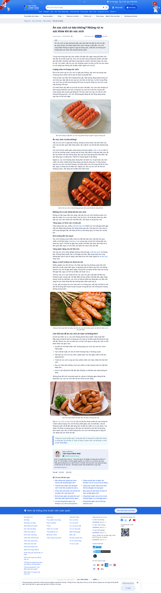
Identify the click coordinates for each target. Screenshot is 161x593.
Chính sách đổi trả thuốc (31, 538)
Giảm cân (68, 472)
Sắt (56, 11)
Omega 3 (46, 11)
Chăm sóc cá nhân (52, 529)
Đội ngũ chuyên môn (76, 538)
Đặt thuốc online (52, 535)
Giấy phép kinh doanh (31, 526)
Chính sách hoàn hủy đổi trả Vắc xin (32, 558)
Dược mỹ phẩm (51, 523)
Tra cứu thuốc (74, 523)
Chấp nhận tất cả (128, 583)
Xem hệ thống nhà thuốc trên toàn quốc (48, 510)
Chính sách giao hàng (30, 541)
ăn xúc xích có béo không (65, 421)
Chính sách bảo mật (30, 543)
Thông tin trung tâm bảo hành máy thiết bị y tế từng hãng (33, 563)
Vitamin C (113, 11)
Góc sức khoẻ (74, 520)
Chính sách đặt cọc (30, 532)
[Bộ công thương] (96, 547)
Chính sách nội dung (30, 535)
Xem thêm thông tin (60, 467)
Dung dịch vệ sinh (103, 11)
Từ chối (128, 588)
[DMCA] (101, 551)
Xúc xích (61, 472)
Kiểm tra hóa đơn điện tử (31, 549)
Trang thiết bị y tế (52, 532)
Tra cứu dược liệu (75, 529)
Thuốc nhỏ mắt (74, 11)
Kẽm (52, 11)
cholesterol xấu (74, 241)
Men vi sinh (92, 11)
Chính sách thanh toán (31, 546)
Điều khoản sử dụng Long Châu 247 (32, 573)
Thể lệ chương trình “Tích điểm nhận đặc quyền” (32, 568)
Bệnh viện (73, 535)
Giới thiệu (26, 520)
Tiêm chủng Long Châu (54, 538)
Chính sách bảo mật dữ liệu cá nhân (33, 553)
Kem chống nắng (63, 11)
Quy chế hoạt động (30, 529)
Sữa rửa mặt (84, 11)
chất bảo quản (95, 252)
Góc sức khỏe (36, 21)
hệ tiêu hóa (103, 256)
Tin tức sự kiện (74, 543)
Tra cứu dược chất (75, 526)
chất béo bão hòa (78, 226)
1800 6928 (133, 1)
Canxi (40, 11)
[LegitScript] (101, 556)
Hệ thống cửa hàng (30, 523)
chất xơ (95, 150)
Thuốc (49, 526)
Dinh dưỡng (46, 21)
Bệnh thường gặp (75, 532)
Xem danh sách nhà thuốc (126, 511)
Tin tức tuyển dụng (75, 541)
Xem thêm (63, 443)
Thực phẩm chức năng (54, 520)
